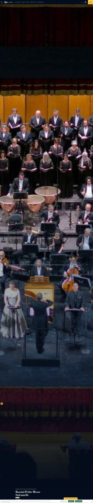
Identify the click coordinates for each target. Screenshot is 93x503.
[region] (46, 501)
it (81, 2)
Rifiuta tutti (71, 501)
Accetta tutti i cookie (79, 501)
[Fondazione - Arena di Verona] (9, 2)
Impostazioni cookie (64, 501)
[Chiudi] (91, 501)
